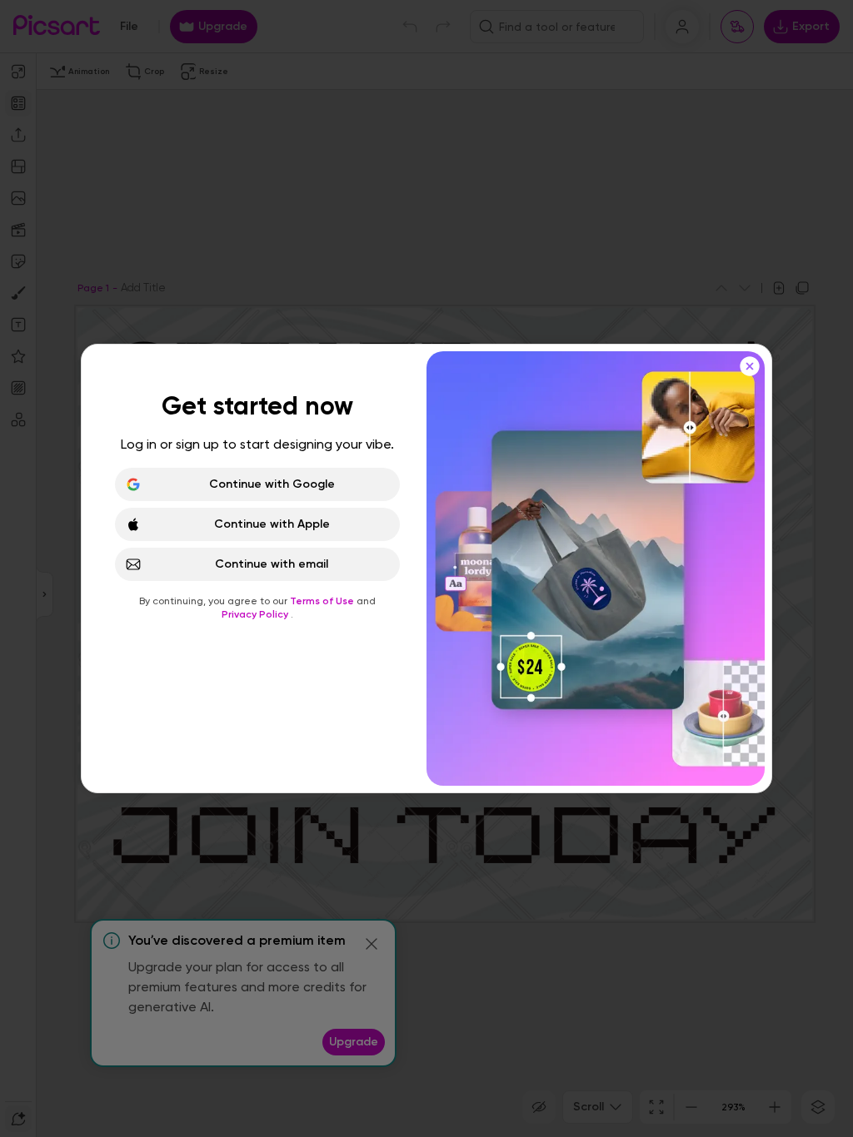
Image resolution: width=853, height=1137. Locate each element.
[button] (426, 568)
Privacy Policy (256, 614)
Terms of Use (323, 601)
